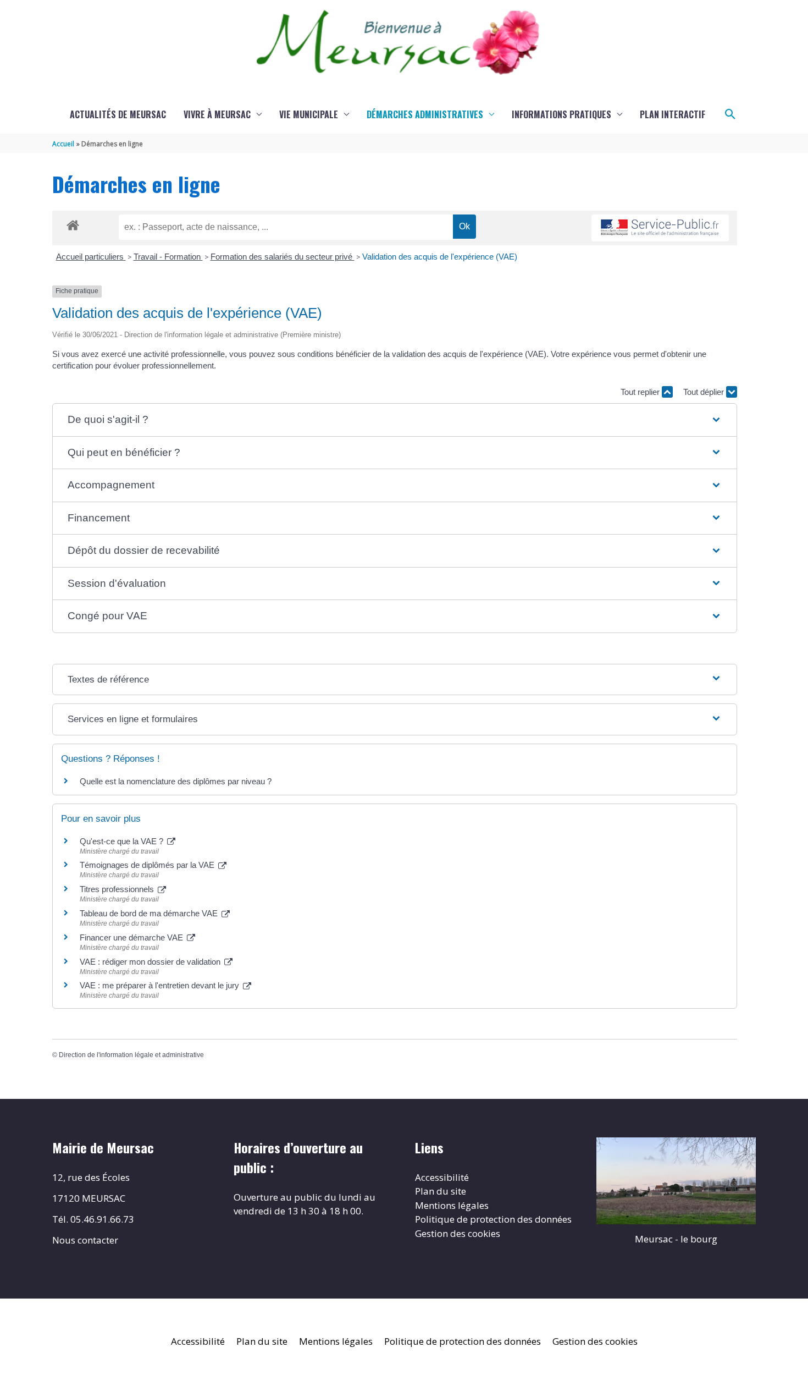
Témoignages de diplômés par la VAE (148, 865)
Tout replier (641, 392)
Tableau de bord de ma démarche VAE (150, 913)
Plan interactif (672, 114)
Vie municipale (308, 114)
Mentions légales (452, 1205)
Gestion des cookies (457, 1233)
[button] (730, 114)
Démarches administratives (425, 114)
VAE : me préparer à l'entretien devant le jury (160, 985)
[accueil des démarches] (72, 223)
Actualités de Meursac (118, 114)
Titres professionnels (118, 889)
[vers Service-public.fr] (660, 228)
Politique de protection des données (493, 1219)
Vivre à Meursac (217, 114)
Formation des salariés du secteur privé (283, 256)
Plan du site (440, 1191)
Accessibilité (442, 1177)
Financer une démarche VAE (132, 937)
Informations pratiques (561, 114)
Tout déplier (704, 392)
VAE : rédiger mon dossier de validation (151, 961)
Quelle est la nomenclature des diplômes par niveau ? (176, 781)
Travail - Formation (168, 256)
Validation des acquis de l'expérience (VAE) (440, 256)
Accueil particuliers (91, 256)
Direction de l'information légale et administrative (131, 1055)
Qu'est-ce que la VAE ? (122, 841)
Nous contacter (85, 1240)
